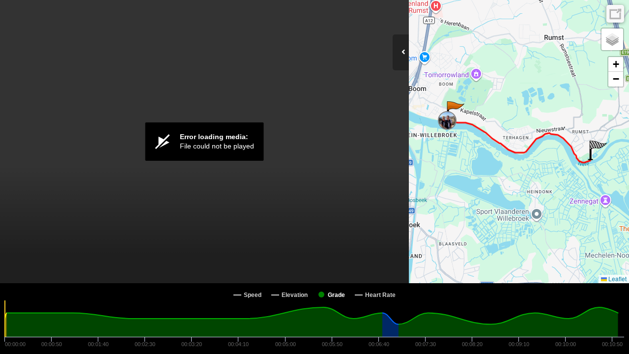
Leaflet (617, 278)
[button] (454, 111)
